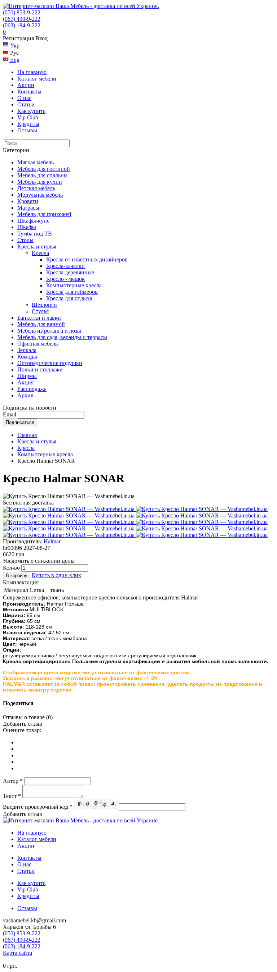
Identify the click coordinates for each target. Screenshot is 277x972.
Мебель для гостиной (43, 169)
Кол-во (11, 568)
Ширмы (27, 376)
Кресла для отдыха (69, 298)
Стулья (40, 311)
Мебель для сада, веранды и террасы (62, 337)
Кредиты (28, 124)
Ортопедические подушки (49, 363)
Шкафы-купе (33, 221)
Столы (25, 240)
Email (9, 414)
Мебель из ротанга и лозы (49, 331)
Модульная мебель (40, 195)
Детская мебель (36, 188)
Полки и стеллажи (40, 369)
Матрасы (28, 208)
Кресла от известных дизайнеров (87, 259)
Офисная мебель (37, 344)
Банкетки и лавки (39, 318)
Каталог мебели (36, 79)
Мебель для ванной (41, 324)
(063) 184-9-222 (21, 25)
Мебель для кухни (39, 182)
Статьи (26, 104)
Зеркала (26, 350)
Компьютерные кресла (74, 285)
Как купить (31, 111)
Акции (25, 85)
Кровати (27, 201)
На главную (32, 72)
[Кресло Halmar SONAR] (69, 509)
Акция (25, 382)
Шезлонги (44, 305)
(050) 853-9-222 (21, 12)
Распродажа (32, 389)
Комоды (27, 356)
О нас (24, 98)
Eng (14, 60)
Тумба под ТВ (34, 234)
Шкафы (26, 227)
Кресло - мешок (65, 279)
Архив (25, 395)
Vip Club (27, 117)
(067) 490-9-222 (21, 19)
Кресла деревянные (70, 272)
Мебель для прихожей (44, 214)
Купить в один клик (56, 575)
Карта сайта (17, 953)
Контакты (29, 91)
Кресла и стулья (36, 246)
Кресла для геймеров (72, 292)
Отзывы (27, 130)
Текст (12, 796)
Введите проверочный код (37, 807)
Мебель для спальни (42, 175)
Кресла (40, 253)
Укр (14, 45)
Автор (13, 781)
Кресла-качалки (65, 266)
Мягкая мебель (35, 162)
